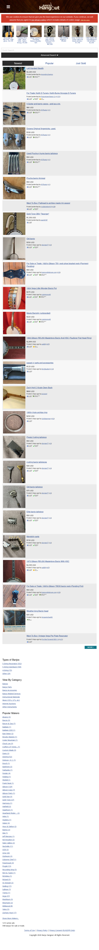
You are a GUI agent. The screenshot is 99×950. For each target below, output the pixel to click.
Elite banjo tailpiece (35, 511)
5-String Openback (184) (11, 667)
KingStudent (46, 369)
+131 (58, 97)
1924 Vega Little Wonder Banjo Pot (42, 288)
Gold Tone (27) (8, 800)
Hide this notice (85, 20)
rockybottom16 (46, 207)
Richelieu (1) (7, 876)
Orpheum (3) (7, 856)
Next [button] (94, 36)
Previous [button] (2, 36)
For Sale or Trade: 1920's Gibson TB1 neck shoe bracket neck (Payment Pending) (57, 264)
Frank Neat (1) (8, 783)
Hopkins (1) (6, 820)
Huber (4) (6, 823)
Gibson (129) (7, 786)
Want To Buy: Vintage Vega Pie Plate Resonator (47, 635)
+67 (48, 344)
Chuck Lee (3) (7, 743)
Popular (49, 63)
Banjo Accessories (9, 690)
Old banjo (31, 238)
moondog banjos (47, 74)
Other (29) (6, 673)
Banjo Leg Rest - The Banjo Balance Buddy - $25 (36, 40)
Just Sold (81, 63)
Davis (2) (5, 753)
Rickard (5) (6, 879)
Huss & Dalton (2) (9, 826)
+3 (50, 245)
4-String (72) (7, 670)
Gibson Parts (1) (8, 793)
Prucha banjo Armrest (36, 178)
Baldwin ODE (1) (8, 730)
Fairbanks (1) (7, 770)
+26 (53, 207)
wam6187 (44, 220)
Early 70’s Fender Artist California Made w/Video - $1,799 (77, 40)
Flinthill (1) (6, 780)
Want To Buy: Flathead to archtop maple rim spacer (48, 203)
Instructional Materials (11, 697)
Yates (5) (5, 909)
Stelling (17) (6, 886)
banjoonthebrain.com (49, 272)
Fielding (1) (6, 777)
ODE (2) (5, 849)
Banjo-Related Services (11, 693)
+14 (52, 369)
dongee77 (45, 245)
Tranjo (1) (6, 893)
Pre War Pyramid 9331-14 (50, 639)
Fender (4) (6, 773)
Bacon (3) (6, 720)
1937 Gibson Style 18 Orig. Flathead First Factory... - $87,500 (49, 41)
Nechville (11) (7, 846)
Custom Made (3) (9, 750)
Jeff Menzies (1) (8, 836)
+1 (49, 110)
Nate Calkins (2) (8, 843)
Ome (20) (6, 853)
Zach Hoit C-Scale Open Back (39, 387)
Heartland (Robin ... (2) (11, 813)
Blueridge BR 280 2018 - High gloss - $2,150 (8, 39)
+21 (61, 639)
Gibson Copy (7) (8, 790)
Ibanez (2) (6, 830)
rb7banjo (44, 110)
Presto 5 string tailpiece (37, 437)
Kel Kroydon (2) (8, 839)
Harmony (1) (7, 803)
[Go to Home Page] (49, 6)
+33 (58, 272)
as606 (44, 344)
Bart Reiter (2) (7, 733)
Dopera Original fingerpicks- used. (41, 128)
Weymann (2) (7, 903)
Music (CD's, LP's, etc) (11, 700)
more (90, 647)
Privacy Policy (42, 930)
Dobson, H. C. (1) (9, 760)
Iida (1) (5, 833)
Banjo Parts (7, 687)
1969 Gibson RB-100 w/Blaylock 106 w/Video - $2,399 (91, 40)
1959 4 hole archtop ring (37, 412)
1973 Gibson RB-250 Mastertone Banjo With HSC (48, 561)
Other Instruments (9, 707)
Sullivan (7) (6, 889)
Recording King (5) (9, 869)
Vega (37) (6, 896)
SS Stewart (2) (7, 883)
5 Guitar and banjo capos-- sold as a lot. (43, 103)
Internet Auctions (9, 703)
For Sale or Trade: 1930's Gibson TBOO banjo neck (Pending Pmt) (55, 586)
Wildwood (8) (7, 906)
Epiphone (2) (7, 766)
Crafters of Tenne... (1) (11, 747)
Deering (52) (7, 757)
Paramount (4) (8, 863)
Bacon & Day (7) (8, 723)
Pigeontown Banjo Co (48, 97)
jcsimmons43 (46, 294)
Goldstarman (46, 419)
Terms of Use (29, 930)
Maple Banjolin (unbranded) (38, 313)
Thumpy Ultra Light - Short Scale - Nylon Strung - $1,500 (22, 40)
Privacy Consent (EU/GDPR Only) (62, 930)
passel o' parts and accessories (40, 362)
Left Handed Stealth (35, 68)
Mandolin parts (33, 536)
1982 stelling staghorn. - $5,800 (63, 39)
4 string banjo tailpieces (37, 462)
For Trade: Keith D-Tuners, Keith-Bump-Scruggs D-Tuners (51, 93)
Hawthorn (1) (7, 810)
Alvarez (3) (6, 717)
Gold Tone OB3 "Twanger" (38, 213)
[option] (8, 34)
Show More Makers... (10, 918)
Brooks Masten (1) (9, 737)
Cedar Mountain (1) (10, 740)
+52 (53, 419)
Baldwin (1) (6, 727)
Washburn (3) (7, 899)
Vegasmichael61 (47, 617)
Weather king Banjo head (37, 611)
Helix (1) (5, 816)
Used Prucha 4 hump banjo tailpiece (42, 153)
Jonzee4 (44, 394)
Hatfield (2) (6, 806)
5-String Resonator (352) (12, 663)
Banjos (5, 684)
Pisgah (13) (6, 866)
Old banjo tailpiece (35, 486)
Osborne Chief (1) (9, 859)
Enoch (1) (6, 763)
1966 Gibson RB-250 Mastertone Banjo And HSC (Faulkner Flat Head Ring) (59, 337)
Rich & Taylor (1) (8, 873)
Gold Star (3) (7, 796)
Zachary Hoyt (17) (9, 912)
